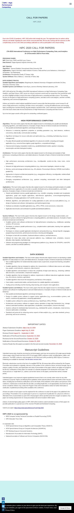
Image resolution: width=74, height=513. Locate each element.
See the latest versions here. (33, 359)
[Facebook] (3, 498)
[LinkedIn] (3, 502)
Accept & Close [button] (65, 508)
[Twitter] (3, 506)
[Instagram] (3, 509)
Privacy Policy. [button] (10, 510)
